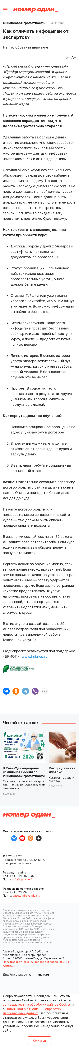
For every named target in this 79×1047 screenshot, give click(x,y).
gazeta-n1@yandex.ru (26, 895)
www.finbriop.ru (34, 656)
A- (67, 58)
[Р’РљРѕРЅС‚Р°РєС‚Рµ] (6, 691)
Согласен (39, 1040)
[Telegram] (25, 691)
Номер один (35, 10)
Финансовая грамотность (24, 23)
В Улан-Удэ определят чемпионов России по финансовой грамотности (24, 772)
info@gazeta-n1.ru (23, 879)
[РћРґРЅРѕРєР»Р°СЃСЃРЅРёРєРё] (15, 691)
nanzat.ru (42, 974)
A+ (73, 57)
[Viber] (35, 691)
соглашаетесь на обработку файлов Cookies (37, 1004)
